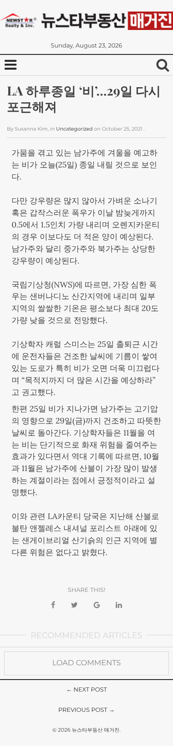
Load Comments (86, 663)
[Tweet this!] (74, 605)
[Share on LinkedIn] (119, 605)
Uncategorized (74, 129)
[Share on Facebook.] (53, 605)
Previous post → (86, 710)
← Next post (86, 689)
